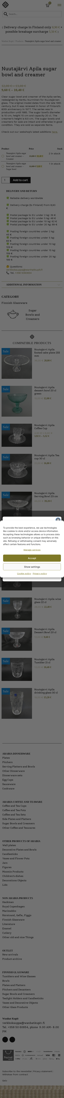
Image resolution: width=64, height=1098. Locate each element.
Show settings (32, 566)
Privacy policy (40, 573)
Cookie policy (24, 573)
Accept (32, 558)
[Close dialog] (58, 520)
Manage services (32, 550)
